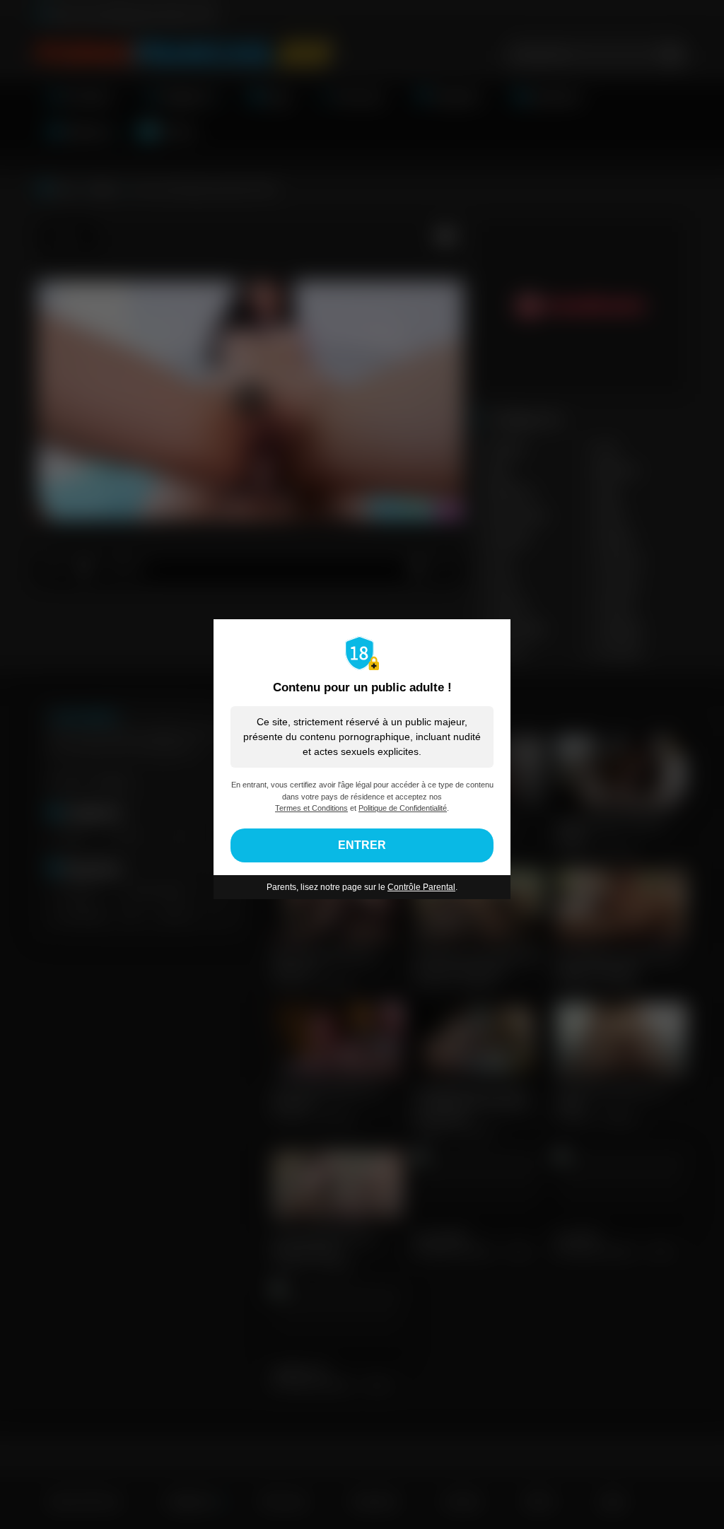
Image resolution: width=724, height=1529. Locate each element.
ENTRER (362, 845)
